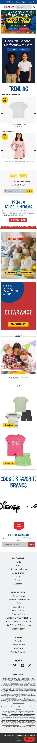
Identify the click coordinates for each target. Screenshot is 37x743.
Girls (18, 562)
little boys (3, 718)
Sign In (24, 2)
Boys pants (15, 711)
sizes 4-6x (21, 722)
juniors (25, 717)
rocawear (11, 725)
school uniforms (10, 683)
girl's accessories (31, 717)
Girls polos (19, 715)
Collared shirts (11, 712)
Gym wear (17, 712)
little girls (10, 717)
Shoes (18, 577)
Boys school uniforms (29, 685)
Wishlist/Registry (19, 652)
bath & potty (5, 720)
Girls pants (7, 715)
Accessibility (18, 629)
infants (11, 721)
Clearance (18, 584)
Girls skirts (20, 714)
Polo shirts (10, 711)
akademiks (9, 723)
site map (29, 726)
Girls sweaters (13, 715)
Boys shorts (21, 711)
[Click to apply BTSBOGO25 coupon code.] (18, 25)
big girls (14, 717)
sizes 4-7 (19, 721)
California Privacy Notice (18, 618)
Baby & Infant (18, 573)
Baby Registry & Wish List (18, 378)
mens (28, 721)
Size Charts (18, 607)
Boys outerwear (24, 712)
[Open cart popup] (35, 2)
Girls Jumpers (14, 714)
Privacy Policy (18, 614)
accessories (33, 721)
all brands (16, 725)
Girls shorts (26, 714)
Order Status (18, 596)
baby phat (14, 723)
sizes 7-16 (26, 722)
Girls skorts (32, 714)
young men (19, 718)
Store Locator (18, 611)
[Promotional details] (19, 31)
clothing (10, 720)
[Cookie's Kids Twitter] (14, 666)
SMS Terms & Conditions (18, 625)
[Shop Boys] (13, 29)
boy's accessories (26, 718)
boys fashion (14, 726)
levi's (30, 723)
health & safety (22, 720)
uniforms (9, 679)
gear (17, 720)
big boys (8, 718)
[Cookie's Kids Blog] (29, 666)
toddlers (15, 721)
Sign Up (29, 191)
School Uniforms (18, 569)
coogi (18, 723)
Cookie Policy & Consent (18, 622)
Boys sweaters (28, 711)
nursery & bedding (30, 720)
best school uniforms (11, 698)
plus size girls (20, 717)
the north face (5, 725)
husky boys (13, 718)
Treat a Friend (18, 645)
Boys (18, 566)
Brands (18, 580)
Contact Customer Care (18, 600)
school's (33, 684)
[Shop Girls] (24, 29)
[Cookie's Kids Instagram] (22, 666)
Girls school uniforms (28, 715)
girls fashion (20, 726)
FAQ (18, 603)
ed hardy (22, 723)
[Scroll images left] (2, 113)
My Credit (18, 648)
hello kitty (33, 723)
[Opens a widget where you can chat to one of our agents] (29, 739)
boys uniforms (29, 725)
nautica (26, 723)
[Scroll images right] (35, 113)
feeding (14, 720)
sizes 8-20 (24, 721)
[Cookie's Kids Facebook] (7, 666)
